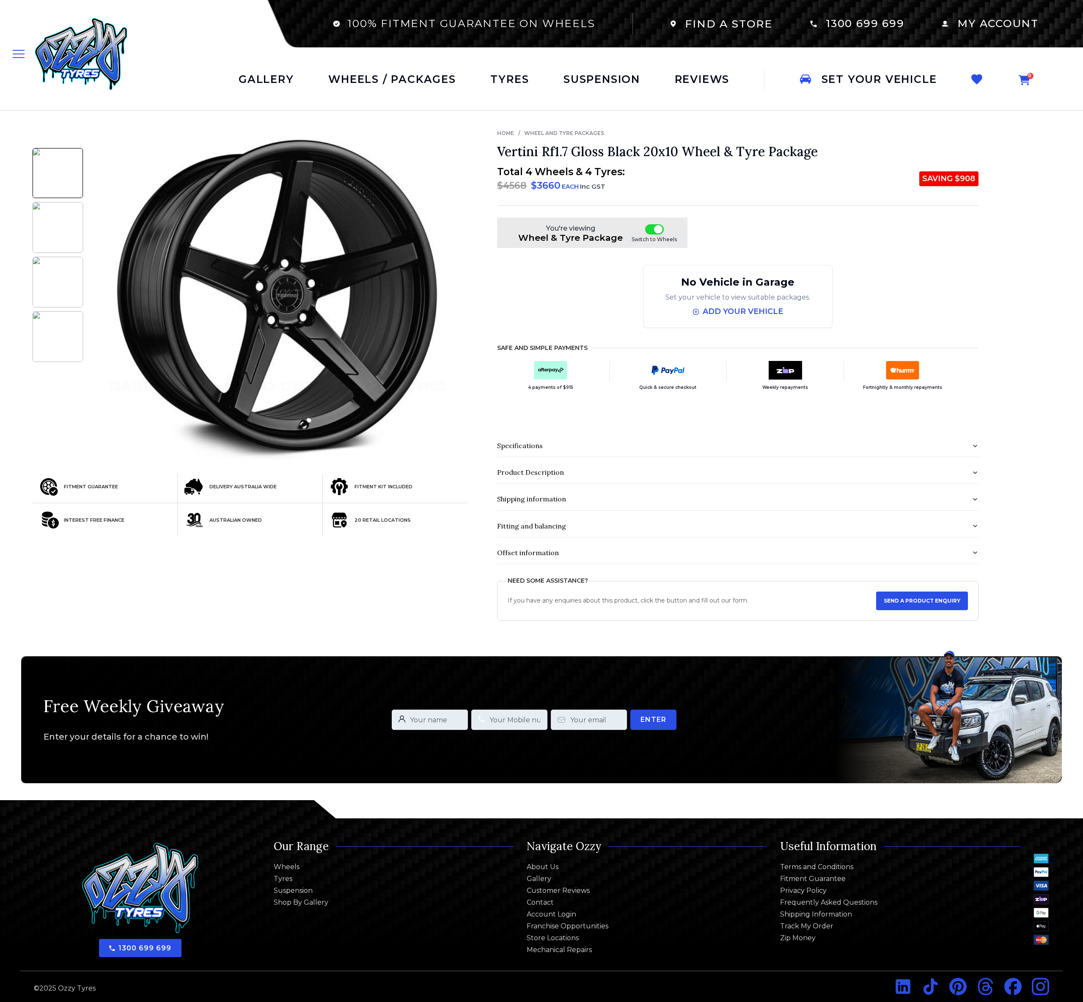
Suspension (293, 890)
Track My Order (806, 926)
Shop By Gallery (301, 902)
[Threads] (985, 986)
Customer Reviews (558, 890)
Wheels (287, 867)
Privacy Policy (803, 890)
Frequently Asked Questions (828, 902)
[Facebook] (1013, 986)
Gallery (539, 878)
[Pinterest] (958, 986)
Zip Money (798, 938)
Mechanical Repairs (559, 950)
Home (505, 133)
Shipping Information (816, 914)
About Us (542, 867)
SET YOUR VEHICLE (879, 79)
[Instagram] (1040, 986)
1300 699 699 (865, 23)
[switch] (654, 229)
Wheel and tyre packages (564, 133)
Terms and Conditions (816, 867)
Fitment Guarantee (813, 878)
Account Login (551, 914)
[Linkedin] (903, 986)
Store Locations (553, 938)
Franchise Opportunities (567, 926)
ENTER (653, 720)
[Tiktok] (930, 986)
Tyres (283, 878)
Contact (540, 902)
